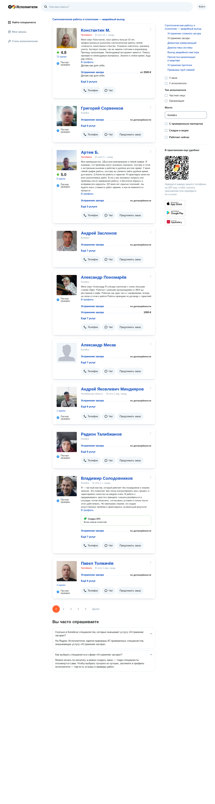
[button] (91, 90)
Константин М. (95, 30)
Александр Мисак (98, 345)
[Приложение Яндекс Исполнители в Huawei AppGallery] (175, 221)
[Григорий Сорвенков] (67, 116)
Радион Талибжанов (101, 434)
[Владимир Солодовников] (67, 486)
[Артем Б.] (67, 160)
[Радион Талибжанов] (67, 442)
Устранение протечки (179, 65)
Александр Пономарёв (103, 277)
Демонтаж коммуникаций (181, 42)
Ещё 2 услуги (89, 81)
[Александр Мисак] (67, 353)
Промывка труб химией (181, 69)
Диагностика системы (179, 47)
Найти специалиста (24, 22)
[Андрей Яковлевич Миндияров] (67, 397)
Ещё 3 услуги (89, 206)
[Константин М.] (67, 38)
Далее (95, 609)
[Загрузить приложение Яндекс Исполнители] (186, 168)
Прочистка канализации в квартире (181, 59)
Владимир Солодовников (107, 478)
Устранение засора (92, 72)
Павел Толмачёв (97, 563)
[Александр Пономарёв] (67, 285)
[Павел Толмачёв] (67, 571)
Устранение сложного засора (184, 33)
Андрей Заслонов (99, 233)
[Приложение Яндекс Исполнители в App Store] (175, 203)
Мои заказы (19, 31)
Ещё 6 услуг (88, 125)
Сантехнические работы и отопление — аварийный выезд (183, 27)
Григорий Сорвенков (102, 108)
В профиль (87, 62)
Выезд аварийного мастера (183, 52)
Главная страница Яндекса (10, 6)
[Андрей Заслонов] (67, 241)
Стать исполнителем (25, 41)
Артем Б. (90, 152)
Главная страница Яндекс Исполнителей (23, 6)
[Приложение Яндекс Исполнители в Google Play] (175, 212)
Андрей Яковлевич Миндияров (112, 389)
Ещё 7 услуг (88, 250)
